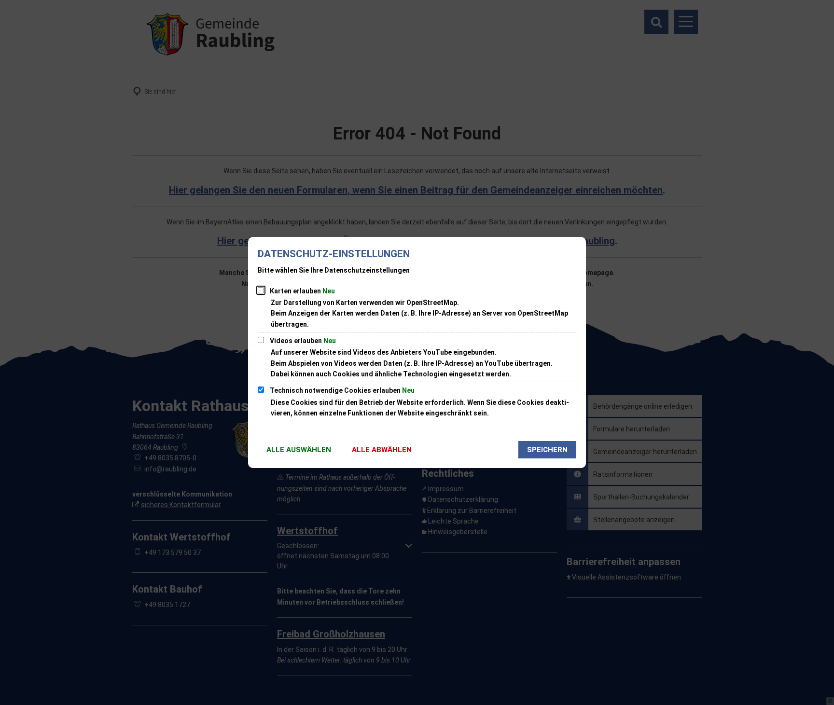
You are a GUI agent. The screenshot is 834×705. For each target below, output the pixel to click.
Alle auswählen (298, 449)
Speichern (547, 449)
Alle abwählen (382, 449)
